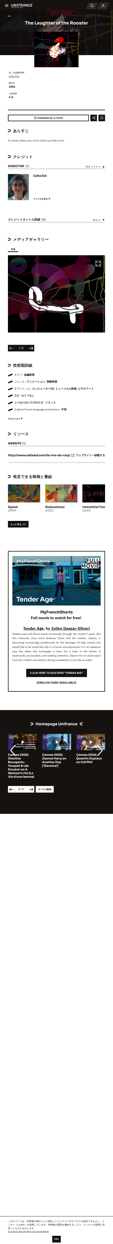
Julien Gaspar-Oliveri (70, 628)
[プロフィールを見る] (103, 6)
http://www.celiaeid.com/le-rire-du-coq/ (39, 455)
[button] (98, 264)
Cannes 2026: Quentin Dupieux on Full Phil (89, 758)
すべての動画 (44, 789)
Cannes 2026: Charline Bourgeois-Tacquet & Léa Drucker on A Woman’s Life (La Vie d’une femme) (21, 766)
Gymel (13, 507)
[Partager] (93, 118)
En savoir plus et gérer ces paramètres (28, 1231)
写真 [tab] (13, 249)
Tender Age (33, 628)
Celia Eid (14, 76)
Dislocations (55, 507)
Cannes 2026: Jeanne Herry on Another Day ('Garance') (54, 760)
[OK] (56, 1239)
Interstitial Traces (95, 507)
